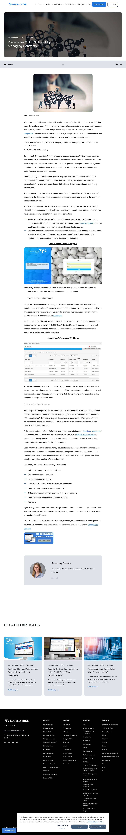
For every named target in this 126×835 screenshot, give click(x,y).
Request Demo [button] (99, 4)
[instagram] (9, 743)
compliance (28, 133)
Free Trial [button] (113, 4)
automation (57, 316)
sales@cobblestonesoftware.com (14, 730)
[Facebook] (16, 743)
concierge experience (92, 431)
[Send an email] (53, 578)
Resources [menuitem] (86, 720)
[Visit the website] (56, 578)
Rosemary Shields (13, 37)
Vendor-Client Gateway (85, 435)
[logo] (16, 720)
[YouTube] (13, 743)
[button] (120, 829)
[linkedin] (5, 743)
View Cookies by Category (62, 827)
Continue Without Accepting (97, 827)
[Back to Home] (18, 4)
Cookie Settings (9, 830)
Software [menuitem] (46, 720)
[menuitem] (43, 4)
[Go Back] (63, 64)
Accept (79, 827)
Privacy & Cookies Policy (95, 822)
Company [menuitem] (105, 720)
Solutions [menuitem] (66, 720)
